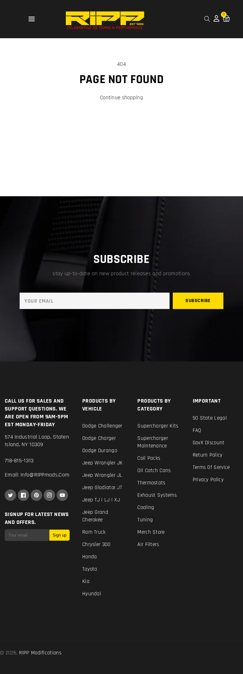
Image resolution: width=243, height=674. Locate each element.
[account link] (216, 20)
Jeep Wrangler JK (102, 462)
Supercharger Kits (157, 425)
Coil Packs (148, 458)
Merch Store (151, 532)
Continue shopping (121, 97)
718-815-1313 (19, 460)
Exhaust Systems (157, 495)
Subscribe (198, 300)
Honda (89, 556)
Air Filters (148, 544)
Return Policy (208, 455)
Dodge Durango (99, 450)
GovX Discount (209, 442)
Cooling (145, 507)
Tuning (145, 519)
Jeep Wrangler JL (102, 475)
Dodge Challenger (102, 425)
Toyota (89, 569)
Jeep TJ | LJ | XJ (101, 499)
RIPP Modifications (40, 652)
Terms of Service (211, 467)
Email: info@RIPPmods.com (37, 474)
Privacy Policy (208, 479)
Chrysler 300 (96, 544)
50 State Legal (210, 418)
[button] (31, 19)
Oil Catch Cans (154, 470)
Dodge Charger (99, 438)
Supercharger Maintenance (152, 442)
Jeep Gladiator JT (102, 487)
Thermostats (151, 482)
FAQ (197, 430)
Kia (86, 581)
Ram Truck (94, 532)
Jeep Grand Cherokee (95, 516)
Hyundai (91, 593)
